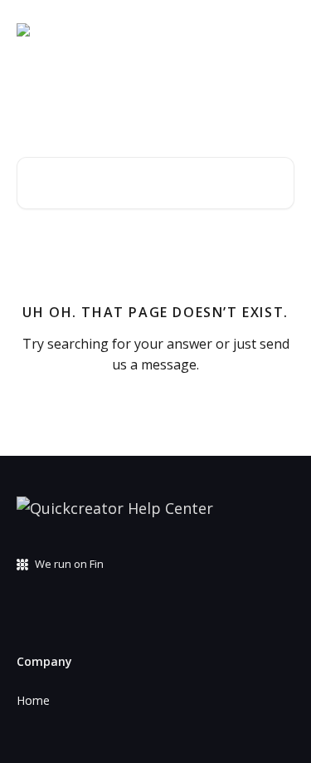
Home (33, 700)
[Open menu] (279, 30)
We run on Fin (69, 563)
